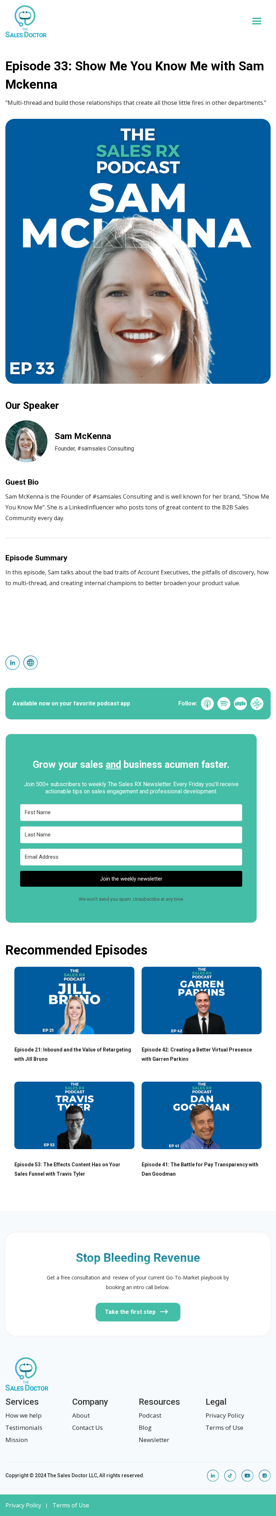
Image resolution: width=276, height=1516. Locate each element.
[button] (257, 21)
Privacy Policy (225, 1415)
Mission (16, 1440)
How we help (23, 1415)
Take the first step (130, 1312)
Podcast (150, 1415)
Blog (145, 1427)
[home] (124, 21)
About (81, 1415)
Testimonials (23, 1427)
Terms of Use (224, 1427)
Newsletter (154, 1440)
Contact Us (87, 1427)
